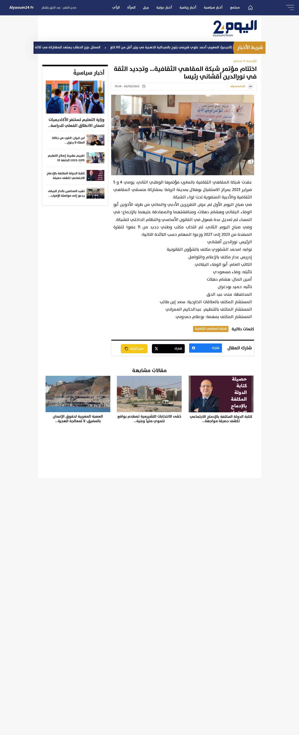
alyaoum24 (237, 86)
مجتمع (235, 7)
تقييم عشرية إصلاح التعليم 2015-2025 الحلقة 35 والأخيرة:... (66, 158)
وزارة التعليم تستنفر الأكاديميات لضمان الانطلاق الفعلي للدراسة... (76, 123)
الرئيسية (251, 60)
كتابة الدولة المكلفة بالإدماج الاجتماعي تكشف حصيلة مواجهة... (66, 176)
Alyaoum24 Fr (21, 7)
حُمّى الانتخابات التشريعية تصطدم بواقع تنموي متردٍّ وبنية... (149, 418)
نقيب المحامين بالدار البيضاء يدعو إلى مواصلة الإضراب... (66, 193)
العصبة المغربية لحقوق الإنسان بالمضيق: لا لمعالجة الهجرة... (78, 418)
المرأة (131, 7)
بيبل (146, 7)
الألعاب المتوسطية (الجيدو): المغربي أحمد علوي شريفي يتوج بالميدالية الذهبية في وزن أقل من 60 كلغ (202, 47)
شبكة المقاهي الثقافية (211, 328)
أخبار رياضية (187, 7)
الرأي (116, 7)
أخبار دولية (164, 7)
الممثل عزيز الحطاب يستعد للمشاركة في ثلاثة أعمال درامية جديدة (71, 47)
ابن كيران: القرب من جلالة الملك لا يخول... (68, 140)
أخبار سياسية (213, 7)
